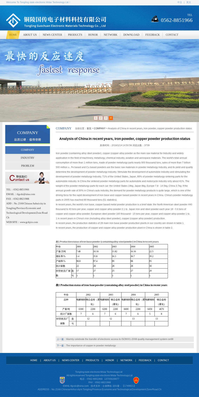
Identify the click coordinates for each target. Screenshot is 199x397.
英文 (188, 2)
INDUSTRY (27, 157)
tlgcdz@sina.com (80, 386)
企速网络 (107, 386)
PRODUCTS (92, 360)
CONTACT (163, 360)
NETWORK (126, 360)
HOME (33, 360)
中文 (179, 2)
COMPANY (27, 149)
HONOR (109, 360)
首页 (89, 128)
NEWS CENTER (70, 360)
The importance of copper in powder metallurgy (91, 345)
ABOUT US (50, 360)
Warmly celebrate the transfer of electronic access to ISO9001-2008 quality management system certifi (119, 339)
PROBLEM (27, 165)
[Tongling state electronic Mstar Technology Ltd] (99, 80)
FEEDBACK (145, 360)
